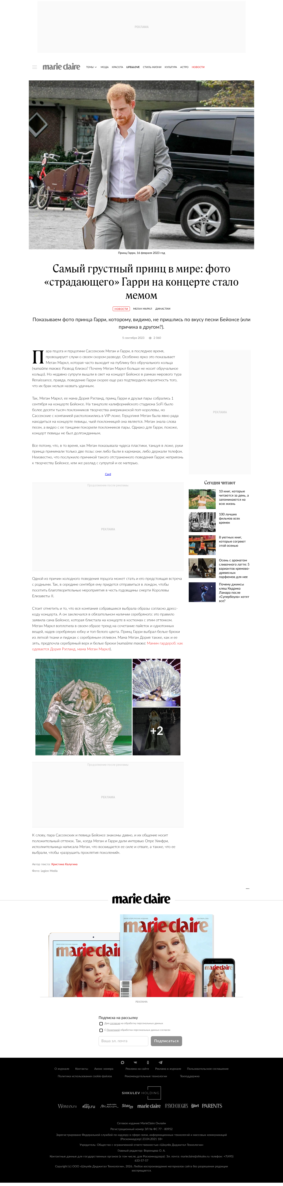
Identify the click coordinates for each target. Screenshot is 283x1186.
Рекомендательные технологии (146, 1076)
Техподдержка (190, 1076)
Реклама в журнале (168, 1068)
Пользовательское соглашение (208, 1068)
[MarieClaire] (61, 66)
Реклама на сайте (137, 1068)
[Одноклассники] (147, 1062)
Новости (198, 67)
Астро (184, 67)
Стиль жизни (152, 67)
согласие (115, 1023)
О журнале (61, 1068)
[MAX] (122, 1062)
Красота (117, 67)
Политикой (113, 1030)
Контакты (81, 1068)
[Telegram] (160, 1062)
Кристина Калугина (64, 864)
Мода (105, 67)
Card (108, 474)
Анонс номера (103, 1068)
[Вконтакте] (135, 1062)
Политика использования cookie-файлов (85, 1076)
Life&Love (133, 67)
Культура (171, 67)
